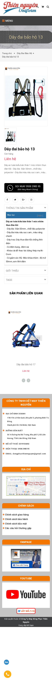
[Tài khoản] (37, 6)
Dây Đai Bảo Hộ (24, 53)
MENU (9, 20)
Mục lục (11, 215)
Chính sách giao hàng (17, 514)
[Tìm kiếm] (48, 6)
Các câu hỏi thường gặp (18, 528)
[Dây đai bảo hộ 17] (26, 335)
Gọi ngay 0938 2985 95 (27, 188)
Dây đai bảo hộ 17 (26, 364)
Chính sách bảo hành (16, 519)
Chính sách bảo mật (16, 523)
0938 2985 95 (23, 449)
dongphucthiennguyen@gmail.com (29, 454)
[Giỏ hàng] (42, 6)
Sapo (31, 625)
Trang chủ (7, 53)
